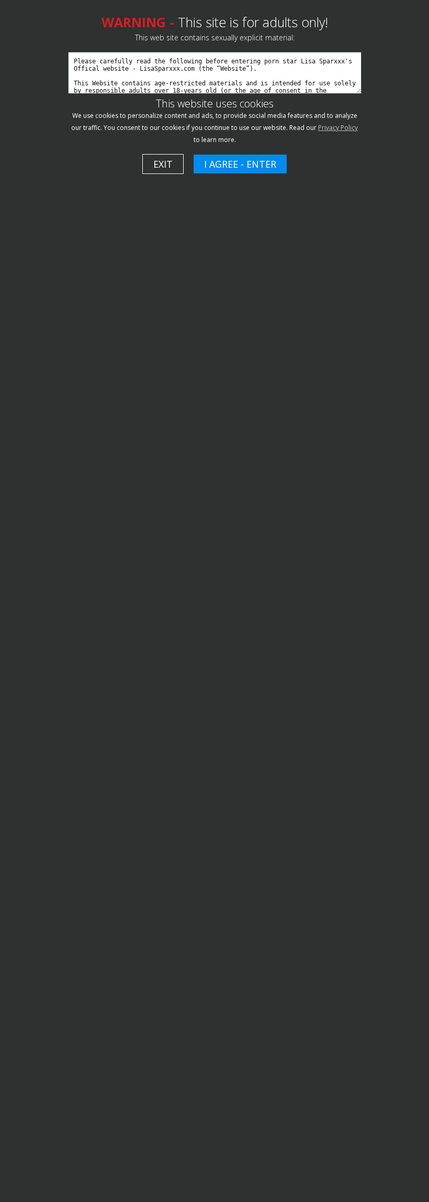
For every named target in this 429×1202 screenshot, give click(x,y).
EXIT (163, 164)
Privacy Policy (338, 127)
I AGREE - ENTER (240, 164)
